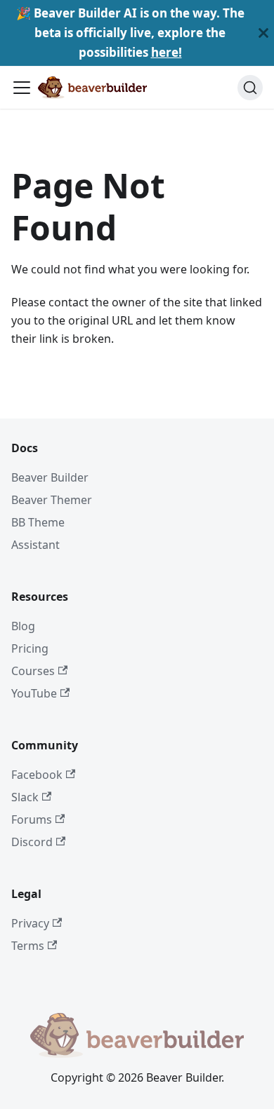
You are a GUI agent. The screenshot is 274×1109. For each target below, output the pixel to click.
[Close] (263, 33)
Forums (31, 819)
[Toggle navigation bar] (21, 87)
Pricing (29, 648)
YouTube (34, 693)
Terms (27, 945)
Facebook (37, 774)
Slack (25, 797)
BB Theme (38, 522)
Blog (23, 626)
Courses (33, 671)
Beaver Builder (50, 477)
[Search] (250, 87)
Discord (32, 842)
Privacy (30, 923)
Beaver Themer (51, 500)
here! (166, 52)
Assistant (35, 544)
